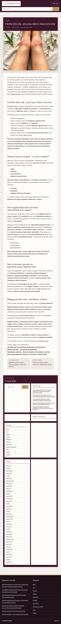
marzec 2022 (9, 526)
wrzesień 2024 (9, 498)
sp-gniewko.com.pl (7, 620)
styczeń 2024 (9, 513)
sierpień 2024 (9, 501)
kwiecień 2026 (9, 470)
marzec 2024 (9, 508)
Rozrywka (8, 442)
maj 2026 (8, 468)
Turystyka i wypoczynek (11, 447)
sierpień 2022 (9, 524)
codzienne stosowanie (21, 275)
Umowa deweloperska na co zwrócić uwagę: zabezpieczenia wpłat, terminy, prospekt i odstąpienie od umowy (42, 391)
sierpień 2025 (9, 486)
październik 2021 (10, 539)
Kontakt (56, 620)
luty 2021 (8, 559)
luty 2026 (8, 475)
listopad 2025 (9, 478)
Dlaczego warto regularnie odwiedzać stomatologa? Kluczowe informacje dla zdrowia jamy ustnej (43, 408)
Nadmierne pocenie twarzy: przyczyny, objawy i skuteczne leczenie (17, 363)
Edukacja (8, 434)
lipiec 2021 (8, 546)
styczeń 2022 (9, 531)
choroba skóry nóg (42, 341)
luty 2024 (8, 511)
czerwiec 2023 (9, 519)
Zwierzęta (8, 454)
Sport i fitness (9, 444)
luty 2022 (8, 529)
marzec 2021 (9, 556)
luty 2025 (8, 493)
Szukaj (55, 8)
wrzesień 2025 (9, 483)
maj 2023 (8, 521)
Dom (7, 431)
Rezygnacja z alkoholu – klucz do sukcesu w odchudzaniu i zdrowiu (28, 352)
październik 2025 (10, 481)
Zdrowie (7, 20)
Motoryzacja (8, 439)
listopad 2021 (9, 536)
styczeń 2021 (9, 562)
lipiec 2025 (8, 488)
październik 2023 (10, 516)
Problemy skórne (12, 106)
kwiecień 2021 (9, 554)
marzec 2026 (9, 473)
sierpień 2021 (9, 544)
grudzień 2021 (9, 534)
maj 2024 (8, 503)
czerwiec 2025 (9, 491)
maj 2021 (8, 551)
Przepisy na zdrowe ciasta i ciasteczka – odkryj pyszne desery (42, 362)
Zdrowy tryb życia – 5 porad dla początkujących (22, 349)
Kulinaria (8, 436)
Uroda (7, 449)
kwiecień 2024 (9, 506)
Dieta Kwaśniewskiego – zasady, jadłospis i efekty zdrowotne (15, 614)
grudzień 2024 (9, 496)
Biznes (7, 429)
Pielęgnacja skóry (15, 94)
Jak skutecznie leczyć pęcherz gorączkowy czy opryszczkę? (26, 347)
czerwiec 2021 (9, 549)
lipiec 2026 (8, 465)
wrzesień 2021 (9, 541)
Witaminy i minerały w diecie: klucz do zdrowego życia (13, 611)
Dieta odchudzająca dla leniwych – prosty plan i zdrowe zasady (27, 354)
